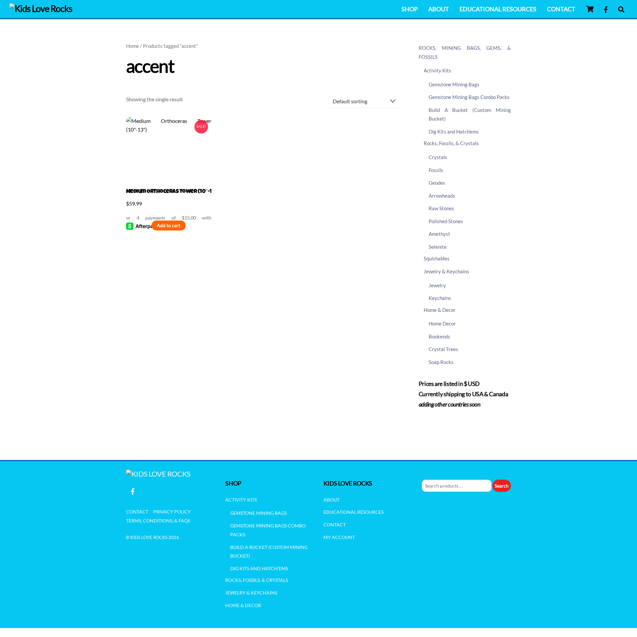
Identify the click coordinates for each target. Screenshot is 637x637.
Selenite (438, 247)
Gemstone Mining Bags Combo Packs (469, 97)
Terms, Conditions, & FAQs (158, 520)
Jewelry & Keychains (446, 271)
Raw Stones (441, 208)
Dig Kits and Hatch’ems (454, 132)
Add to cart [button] (168, 225)
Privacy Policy (172, 511)
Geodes (437, 183)
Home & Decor (440, 310)
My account (339, 537)
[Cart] (590, 9)
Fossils (436, 170)
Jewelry (437, 285)
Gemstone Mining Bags (454, 84)
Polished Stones (446, 221)
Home (132, 46)
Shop (409, 9)
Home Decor (442, 323)
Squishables (437, 258)
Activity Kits (437, 70)
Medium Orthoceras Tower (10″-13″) (168, 192)
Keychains (440, 298)
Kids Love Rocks (149, 537)
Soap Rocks (441, 362)
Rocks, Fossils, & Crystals (451, 143)
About (438, 9)
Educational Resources (498, 9)
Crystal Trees (443, 349)
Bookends (439, 336)
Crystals (438, 157)
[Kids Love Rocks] (40, 8)
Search (502, 486)
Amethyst (439, 234)
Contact (561, 9)
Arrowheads (442, 196)
